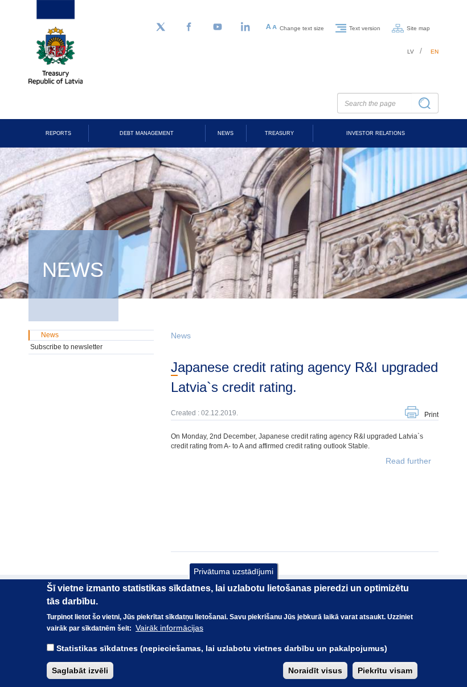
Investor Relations (375, 133)
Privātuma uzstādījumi (233, 571)
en (435, 51)
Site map (418, 27)
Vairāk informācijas (169, 627)
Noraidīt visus (315, 670)
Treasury (279, 133)
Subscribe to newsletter (66, 347)
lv (410, 51)
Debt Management (147, 133)
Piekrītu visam (385, 670)
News (225, 133)
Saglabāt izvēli (80, 670)
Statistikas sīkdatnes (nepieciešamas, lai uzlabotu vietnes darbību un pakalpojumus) (221, 648)
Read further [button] (408, 460)
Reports (58, 133)
